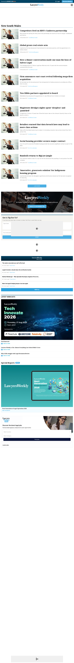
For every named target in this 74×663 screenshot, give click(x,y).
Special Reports (10, 363)
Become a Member (67, 1)
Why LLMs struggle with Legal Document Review (15, 353)
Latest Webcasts (8, 296)
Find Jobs (37, 439)
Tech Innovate (5, 341)
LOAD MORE (37, 186)
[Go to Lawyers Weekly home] (37, 5)
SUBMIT (37, 237)
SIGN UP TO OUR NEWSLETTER (37, 206)
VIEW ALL (37, 289)
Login (58, 1)
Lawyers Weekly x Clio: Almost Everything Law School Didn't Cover (20, 347)
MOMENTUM (11, 1)
